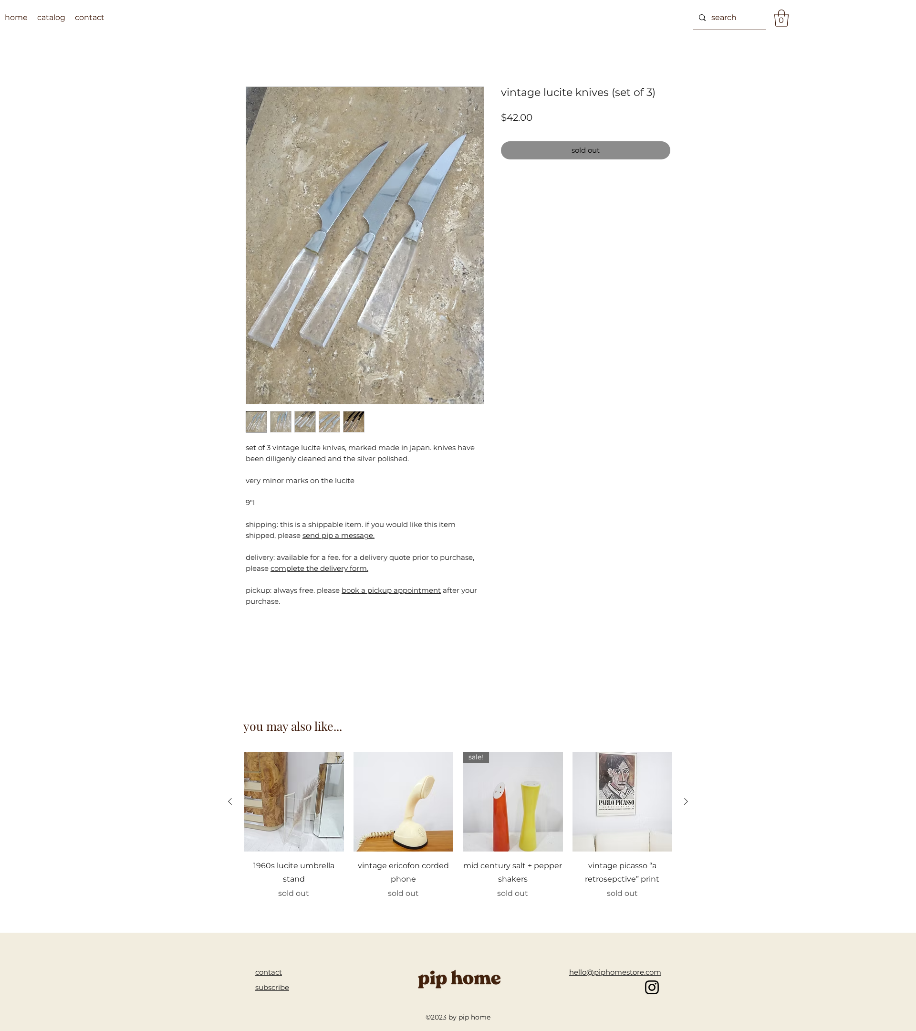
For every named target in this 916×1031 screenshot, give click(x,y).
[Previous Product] (230, 801)
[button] (781, 18)
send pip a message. (338, 535)
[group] (458, 832)
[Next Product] (686, 801)
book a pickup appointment (391, 590)
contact (268, 972)
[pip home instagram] (652, 987)
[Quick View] (294, 802)
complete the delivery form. (319, 568)
